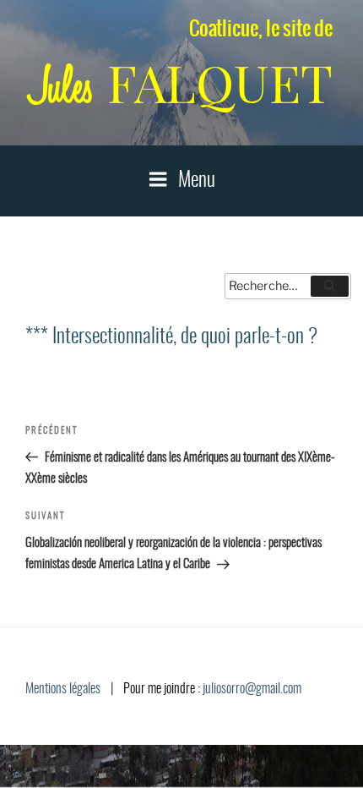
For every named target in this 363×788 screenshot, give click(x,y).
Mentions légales (62, 689)
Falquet (181, 84)
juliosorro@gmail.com (252, 689)
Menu (196, 181)
